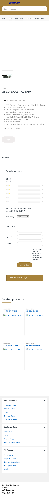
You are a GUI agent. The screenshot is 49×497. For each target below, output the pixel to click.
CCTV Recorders (10, 405)
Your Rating (10, 217)
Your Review (10, 226)
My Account (8, 455)
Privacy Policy (9, 439)
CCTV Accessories (10, 419)
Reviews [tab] (5, 157)
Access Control (9, 409)
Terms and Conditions (12, 442)
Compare (23, 100)
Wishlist (6, 469)
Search (44, 8)
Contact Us (8, 432)
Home (3, 18)
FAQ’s (6, 435)
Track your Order (10, 465)
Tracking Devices (10, 416)
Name (9, 237)
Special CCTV (19, 18)
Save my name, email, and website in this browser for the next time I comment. (37, 254)
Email (8, 244)
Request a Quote (10, 458)
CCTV (10, 18)
